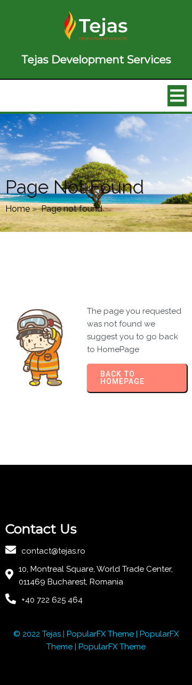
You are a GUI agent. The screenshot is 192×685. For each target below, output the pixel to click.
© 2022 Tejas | (40, 634)
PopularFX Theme (100, 634)
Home (17, 209)
